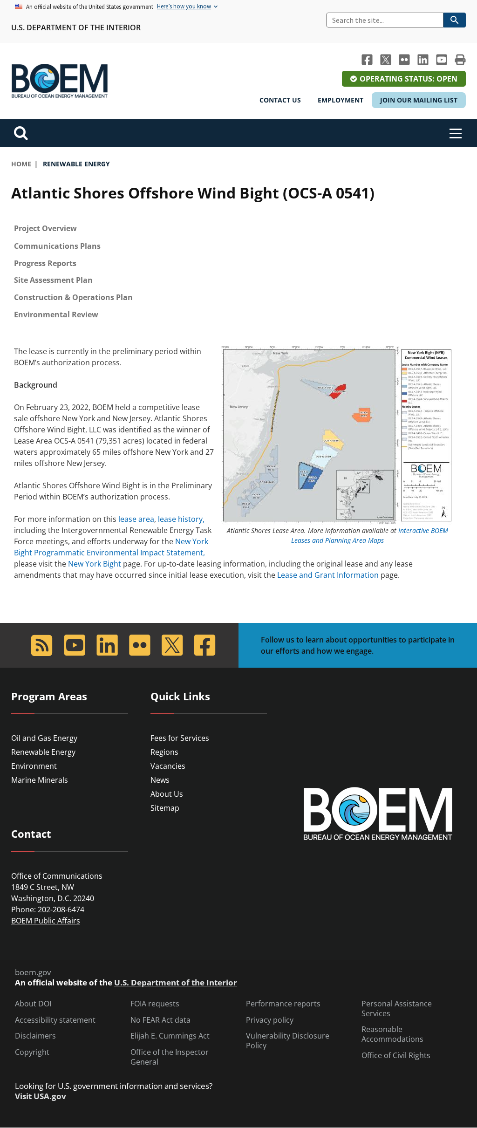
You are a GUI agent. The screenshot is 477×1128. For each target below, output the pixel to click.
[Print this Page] (460, 59)
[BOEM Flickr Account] (404, 59)
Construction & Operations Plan (73, 297)
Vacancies (167, 766)
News (160, 780)
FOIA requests (154, 1004)
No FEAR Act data (160, 1020)
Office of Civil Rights (395, 1055)
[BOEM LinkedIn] (423, 59)
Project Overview (45, 228)
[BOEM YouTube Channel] (441, 59)
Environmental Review (56, 314)
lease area (136, 519)
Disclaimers (35, 1036)
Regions (164, 752)
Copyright (32, 1052)
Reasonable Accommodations (392, 1034)
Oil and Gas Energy (44, 738)
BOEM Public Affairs (45, 921)
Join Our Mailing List (418, 100)
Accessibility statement (55, 1020)
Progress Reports (45, 263)
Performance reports (283, 1004)
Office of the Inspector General (169, 1057)
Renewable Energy (43, 752)
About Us (166, 794)
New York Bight (94, 564)
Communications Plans (57, 246)
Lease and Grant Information (328, 575)
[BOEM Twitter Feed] (385, 59)
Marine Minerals (39, 780)
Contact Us (280, 100)
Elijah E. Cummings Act (170, 1036)
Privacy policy (269, 1020)
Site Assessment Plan (53, 280)
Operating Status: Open (408, 79)
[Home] (59, 81)
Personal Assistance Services (396, 1009)
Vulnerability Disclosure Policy (287, 1041)
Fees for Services (179, 738)
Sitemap (164, 808)
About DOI (33, 1004)
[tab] (238, 229)
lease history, (181, 519)
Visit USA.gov (40, 1096)
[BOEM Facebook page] (367, 59)
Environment (34, 766)
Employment (340, 100)
